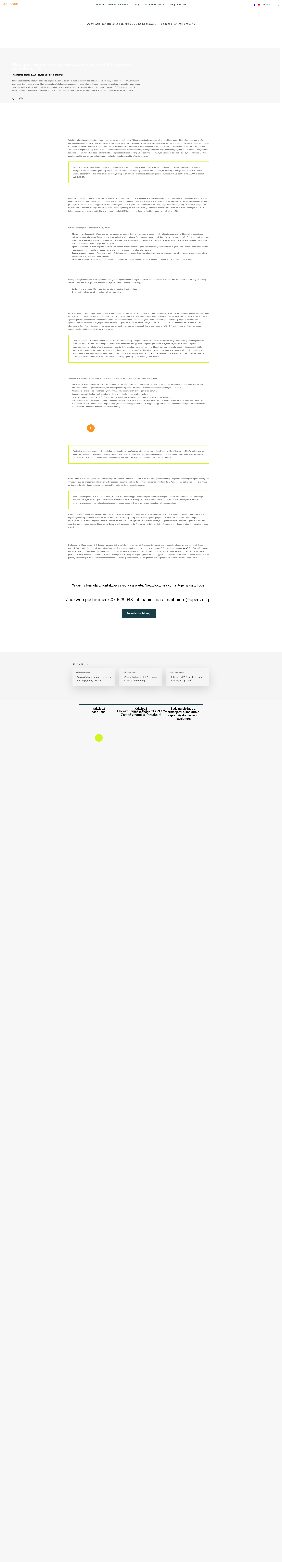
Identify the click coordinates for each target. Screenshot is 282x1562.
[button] (139, 613)
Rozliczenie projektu (83, 672)
